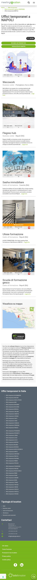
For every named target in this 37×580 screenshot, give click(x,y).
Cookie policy (6, 559)
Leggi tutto (25, 144)
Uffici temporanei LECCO (11, 440)
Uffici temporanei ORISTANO (12, 454)
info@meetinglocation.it (14, 536)
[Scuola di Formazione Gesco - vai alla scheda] (18, 260)
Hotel (3, 506)
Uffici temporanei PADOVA (12, 456)
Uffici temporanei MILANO (12, 444)
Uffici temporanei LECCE (11, 437)
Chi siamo (5, 546)
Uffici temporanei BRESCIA (12, 409)
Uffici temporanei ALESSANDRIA (13, 395)
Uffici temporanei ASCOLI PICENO (14, 400)
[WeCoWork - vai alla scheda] (18, 62)
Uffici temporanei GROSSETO (13, 433)
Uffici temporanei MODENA (12, 447)
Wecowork (9, 82)
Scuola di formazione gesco (15, 281)
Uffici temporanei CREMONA (12, 425)
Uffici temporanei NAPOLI (12, 451)
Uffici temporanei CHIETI (11, 418)
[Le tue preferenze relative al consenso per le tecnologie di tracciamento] (3, 577)
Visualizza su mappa (18, 46)
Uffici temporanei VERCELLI (12, 491)
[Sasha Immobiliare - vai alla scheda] (18, 162)
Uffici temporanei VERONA (12, 494)
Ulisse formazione (13, 234)
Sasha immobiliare (13, 182)
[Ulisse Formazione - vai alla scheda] (18, 211)
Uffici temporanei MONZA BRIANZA (14, 449)
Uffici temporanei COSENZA (12, 423)
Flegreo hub (9, 133)
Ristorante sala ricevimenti (9, 515)
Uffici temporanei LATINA (12, 435)
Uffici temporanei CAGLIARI (12, 411)
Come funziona (7, 549)
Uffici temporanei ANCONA (12, 397)
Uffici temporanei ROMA (11, 475)
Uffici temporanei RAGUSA (12, 468)
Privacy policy (6, 556)
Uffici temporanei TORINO (12, 482)
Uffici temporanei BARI (11, 402)
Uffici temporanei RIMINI (11, 473)
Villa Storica (5, 513)
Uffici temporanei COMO (11, 420)
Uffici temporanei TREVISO (12, 484)
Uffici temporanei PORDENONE (13, 466)
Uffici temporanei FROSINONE (13, 430)
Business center (6, 508)
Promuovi (19, 337)
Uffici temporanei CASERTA (12, 413)
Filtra (31, 38)
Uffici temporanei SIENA (11, 480)
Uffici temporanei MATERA (12, 442)
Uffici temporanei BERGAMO (12, 404)
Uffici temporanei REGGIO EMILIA (13, 470)
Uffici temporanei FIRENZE (12, 427)
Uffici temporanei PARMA (12, 460)
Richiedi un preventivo (18, 43)
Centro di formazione (7, 510)
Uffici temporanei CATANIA (12, 416)
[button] (29, 76)
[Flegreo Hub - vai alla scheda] (18, 113)
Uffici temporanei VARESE (12, 487)
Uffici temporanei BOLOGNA (12, 407)
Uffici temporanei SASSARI (12, 477)
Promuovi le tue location (9, 552)
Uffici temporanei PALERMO (12, 458)
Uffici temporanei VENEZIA (12, 489)
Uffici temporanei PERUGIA (12, 463)
